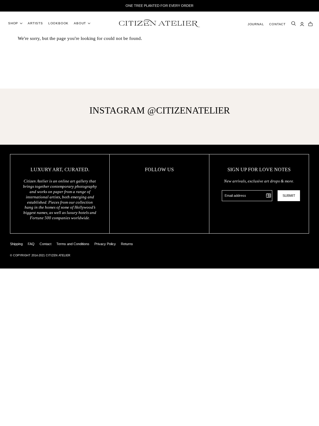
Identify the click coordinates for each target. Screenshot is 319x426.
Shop (13, 23)
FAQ (31, 244)
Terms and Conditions (72, 244)
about (80, 23)
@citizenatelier (188, 110)
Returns (127, 244)
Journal (256, 24)
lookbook (58, 23)
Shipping (16, 244)
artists (35, 23)
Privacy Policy (105, 244)
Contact (277, 24)
